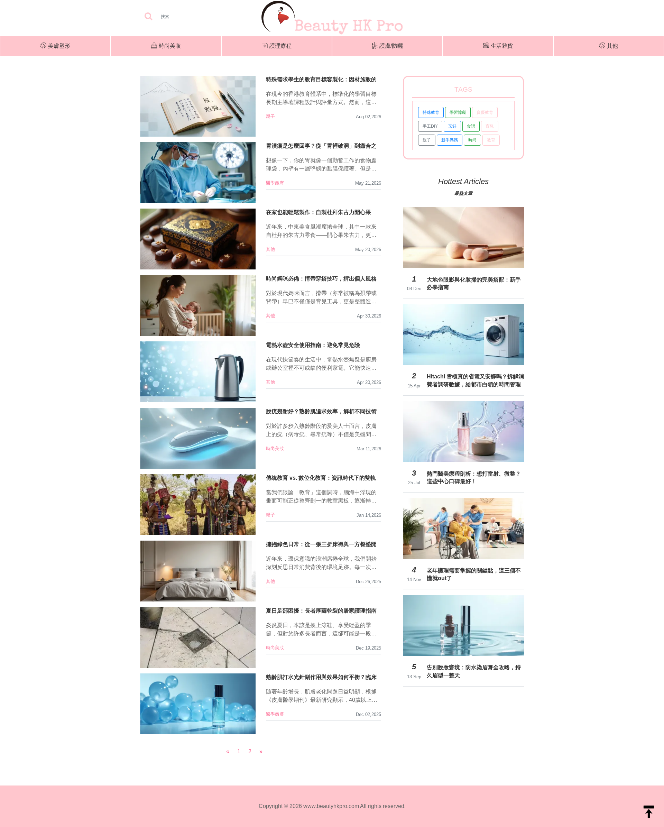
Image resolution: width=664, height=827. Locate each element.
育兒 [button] (490, 126)
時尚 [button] (472, 140)
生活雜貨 (502, 46)
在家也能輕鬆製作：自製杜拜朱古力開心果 (318, 212)
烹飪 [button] (452, 126)
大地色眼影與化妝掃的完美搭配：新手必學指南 (474, 283)
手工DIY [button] (430, 126)
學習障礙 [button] (458, 112)
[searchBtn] (148, 17)
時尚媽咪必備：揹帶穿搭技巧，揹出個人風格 (321, 279)
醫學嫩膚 (275, 182)
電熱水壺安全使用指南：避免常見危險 (313, 345)
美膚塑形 (59, 46)
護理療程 (280, 46)
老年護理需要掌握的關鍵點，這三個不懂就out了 (474, 574)
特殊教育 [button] (431, 112)
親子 (270, 116)
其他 (612, 46)
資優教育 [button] (485, 112)
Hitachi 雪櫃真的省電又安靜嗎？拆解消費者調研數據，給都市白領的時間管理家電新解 (475, 380)
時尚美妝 (170, 46)
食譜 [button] (471, 126)
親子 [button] (427, 140)
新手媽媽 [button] (449, 140)
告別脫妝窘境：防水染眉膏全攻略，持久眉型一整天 (474, 671)
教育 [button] (491, 140)
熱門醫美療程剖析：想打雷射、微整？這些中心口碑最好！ (474, 477)
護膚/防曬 (391, 46)
